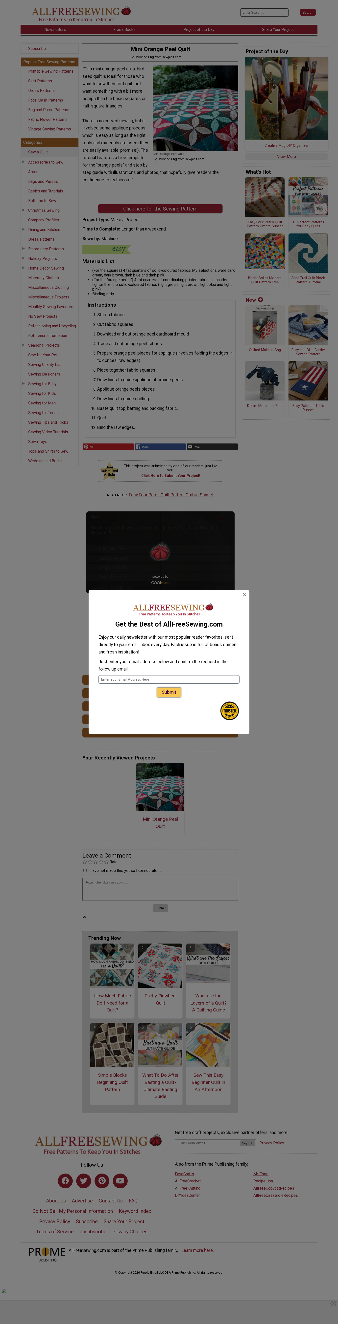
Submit (169, 692)
